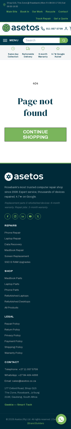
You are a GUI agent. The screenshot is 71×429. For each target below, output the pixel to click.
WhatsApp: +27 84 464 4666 (21, 375)
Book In (24, 11)
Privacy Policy (13, 335)
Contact (63, 11)
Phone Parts (12, 289)
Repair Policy (12, 323)
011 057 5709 (54, 28)
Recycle (50, 11)
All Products (11, 307)
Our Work (37, 11)
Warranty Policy (14, 352)
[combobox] (41, 40)
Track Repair (43, 18)
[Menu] (5, 40)
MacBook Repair (14, 250)
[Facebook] (8, 216)
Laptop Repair (13, 238)
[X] (38, 216)
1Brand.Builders (35, 423)
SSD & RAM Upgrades (17, 262)
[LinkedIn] (23, 216)
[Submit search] (64, 40)
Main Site (11, 11)
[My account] (66, 28)
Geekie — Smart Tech (18, 404)
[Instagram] (15, 216)
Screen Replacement (17, 256)
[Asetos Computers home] (24, 177)
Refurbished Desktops (17, 301)
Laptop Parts (12, 284)
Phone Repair (12, 232)
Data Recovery (13, 244)
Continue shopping (35, 134)
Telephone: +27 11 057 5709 (21, 369)
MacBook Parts (13, 278)
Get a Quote (61, 18)
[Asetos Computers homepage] (20, 28)
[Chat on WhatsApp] (61, 419)
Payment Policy (14, 341)
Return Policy (12, 329)
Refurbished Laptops (17, 295)
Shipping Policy (14, 347)
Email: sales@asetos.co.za (20, 381)
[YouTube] (30, 216)
